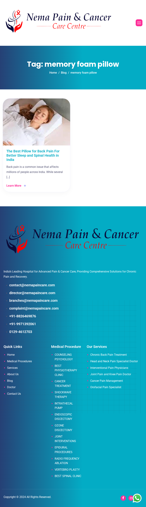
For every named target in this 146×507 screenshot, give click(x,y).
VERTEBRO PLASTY (67, 469)
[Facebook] (123, 498)
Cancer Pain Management (106, 380)
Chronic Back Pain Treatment (108, 354)
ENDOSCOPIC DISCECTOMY (63, 417)
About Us (13, 374)
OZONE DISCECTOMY (63, 428)
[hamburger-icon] (139, 22)
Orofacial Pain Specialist (105, 387)
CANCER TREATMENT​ (63, 384)
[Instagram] (131, 498)
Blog (10, 380)
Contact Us (14, 393)
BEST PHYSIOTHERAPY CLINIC (66, 370)
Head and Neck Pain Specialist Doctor (114, 361)
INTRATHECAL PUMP (64, 406)
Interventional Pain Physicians (109, 368)
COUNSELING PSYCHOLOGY (64, 357)
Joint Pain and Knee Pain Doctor (110, 374)
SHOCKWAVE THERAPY (63, 395)
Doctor (11, 387)
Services (12, 368)
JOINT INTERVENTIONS (65, 439)
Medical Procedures (19, 361)
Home (11, 354)
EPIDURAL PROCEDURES (63, 450)
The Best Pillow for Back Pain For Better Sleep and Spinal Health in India (32, 155)
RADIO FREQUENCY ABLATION (67, 461)
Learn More (13, 185)
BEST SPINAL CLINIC (68, 476)
